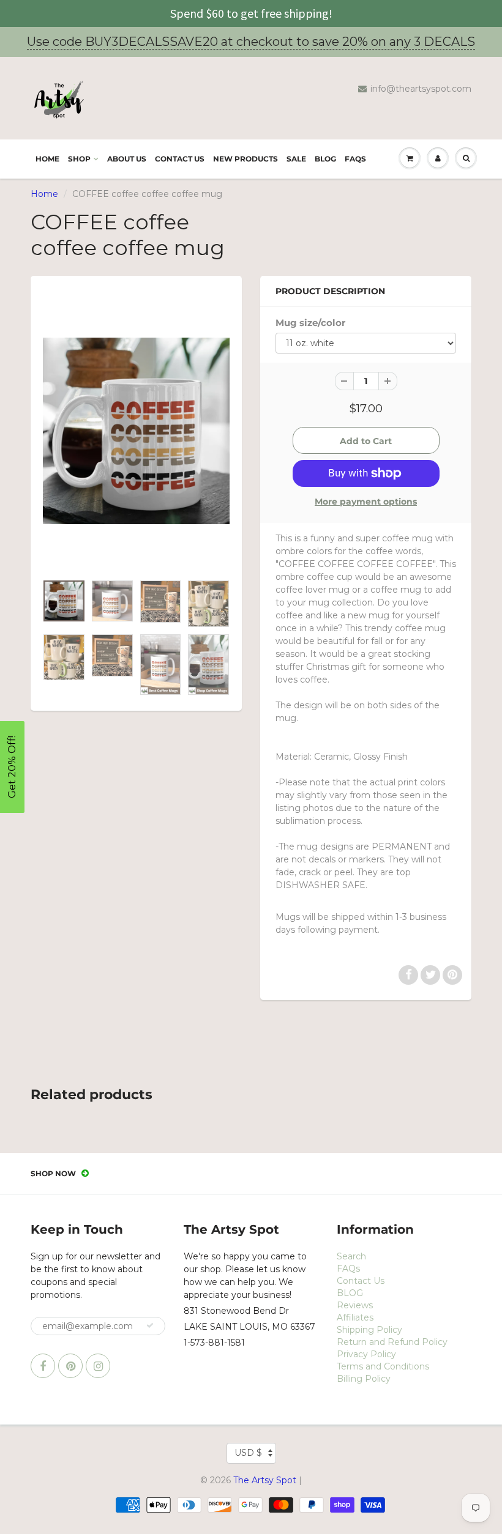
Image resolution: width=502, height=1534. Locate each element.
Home (47, 158)
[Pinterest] (70, 1366)
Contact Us (179, 158)
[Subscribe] (150, 1325)
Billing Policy (364, 1378)
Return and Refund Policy (392, 1341)
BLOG (325, 158)
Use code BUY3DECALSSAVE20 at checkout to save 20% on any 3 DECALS (251, 41)
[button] (12, 767)
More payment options (366, 501)
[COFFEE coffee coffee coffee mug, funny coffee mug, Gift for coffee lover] (136, 430)
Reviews (355, 1305)
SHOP (79, 158)
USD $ (248, 1452)
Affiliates (355, 1317)
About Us (126, 158)
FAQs (355, 158)
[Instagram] (98, 1366)
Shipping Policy (369, 1329)
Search (351, 1256)
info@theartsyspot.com (420, 88)
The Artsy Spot (264, 1480)
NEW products (245, 158)
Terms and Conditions (383, 1366)
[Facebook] (43, 1366)
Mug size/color (310, 322)
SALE (296, 158)
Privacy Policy (366, 1354)
